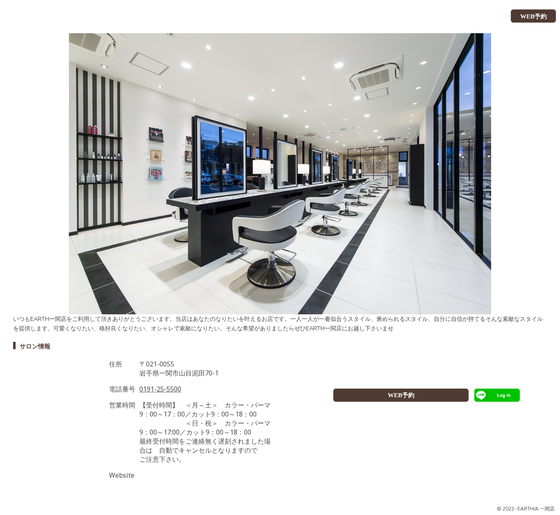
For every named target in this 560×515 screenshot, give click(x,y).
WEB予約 (401, 395)
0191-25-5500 (160, 389)
